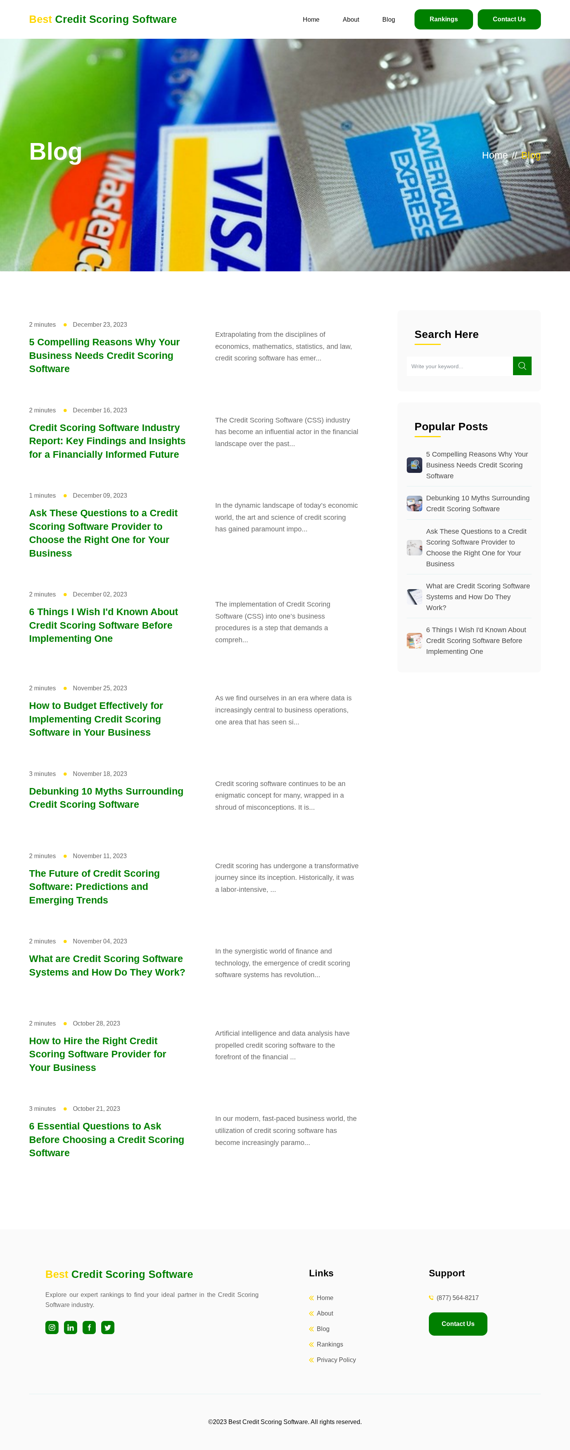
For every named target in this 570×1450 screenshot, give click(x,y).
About (351, 19)
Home (311, 19)
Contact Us (509, 19)
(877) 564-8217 (458, 1298)
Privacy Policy (336, 1360)
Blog (388, 19)
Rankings (444, 19)
